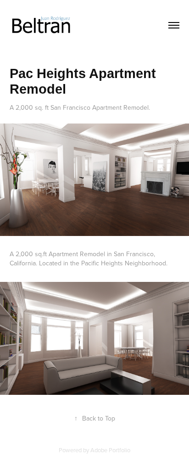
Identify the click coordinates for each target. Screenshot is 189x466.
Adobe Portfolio (110, 450)
